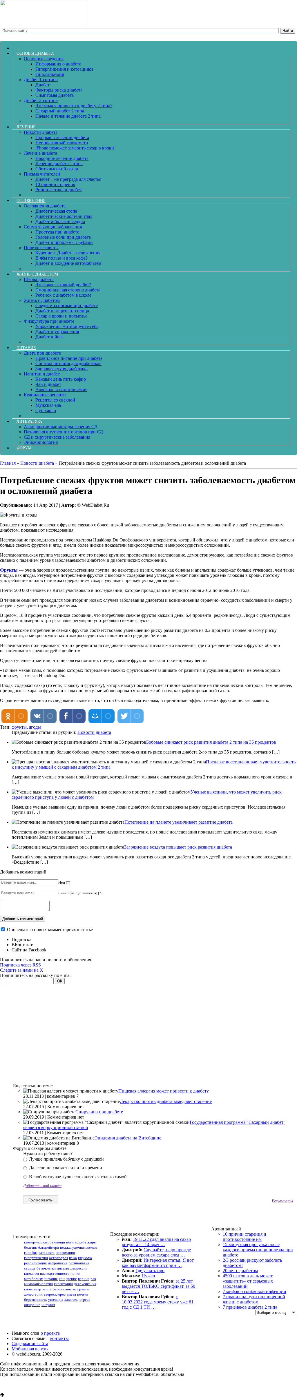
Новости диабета (94, 732)
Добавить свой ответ (42, 1185)
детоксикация (85, 1284)
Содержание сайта (30, 1343)
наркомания (65, 1252)
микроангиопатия (38, 1284)
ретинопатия (78, 1263)
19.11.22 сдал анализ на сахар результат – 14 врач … (156, 1242)
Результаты (282, 1201)
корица (83, 1278)
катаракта (47, 1252)
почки (75, 1273)
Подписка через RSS (20, 964)
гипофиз (30, 1252)
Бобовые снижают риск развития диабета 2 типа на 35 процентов (211, 742)
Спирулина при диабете (99, 1111)
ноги (70, 1242)
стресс (84, 1299)
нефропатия (57, 1263)
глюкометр (32, 1289)
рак (93, 1278)
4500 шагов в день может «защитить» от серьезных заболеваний (248, 1281)
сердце (29, 1268)
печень (82, 1294)
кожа (73, 1258)
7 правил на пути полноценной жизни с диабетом (254, 1299)
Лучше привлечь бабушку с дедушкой (66, 1159)
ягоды (35, 727)
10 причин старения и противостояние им (244, 1237)
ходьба (80, 1242)
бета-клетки (46, 1268)
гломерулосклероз (38, 1242)
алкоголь (71, 1299)
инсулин (48, 1305)
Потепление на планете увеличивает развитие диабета (178, 822)
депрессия (78, 1268)
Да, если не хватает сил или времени (65, 1167)
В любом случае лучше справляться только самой (77, 1176)
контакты (59, 1338)
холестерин (33, 1294)
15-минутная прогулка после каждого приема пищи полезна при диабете (258, 1249)
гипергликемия (36, 1258)
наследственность (54, 1273)
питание (51, 1278)
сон (62, 1278)
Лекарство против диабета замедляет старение (166, 1101)
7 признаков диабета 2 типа (250, 1307)
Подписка (21, 939)
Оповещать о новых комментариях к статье (50, 929)
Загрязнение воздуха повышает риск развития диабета (178, 847)
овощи (59, 1242)
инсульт (63, 1268)
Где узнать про (149, 1270)
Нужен (148, 1275)
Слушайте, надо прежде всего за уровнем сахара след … (156, 1252)
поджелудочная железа (78, 1247)
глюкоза (69, 1289)
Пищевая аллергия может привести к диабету (163, 1090)
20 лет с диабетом (240, 1270)
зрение (71, 1278)
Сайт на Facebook (29, 949)
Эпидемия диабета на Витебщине (128, 1137)
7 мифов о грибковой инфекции (254, 1291)
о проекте (50, 1333)
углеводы (55, 1299)
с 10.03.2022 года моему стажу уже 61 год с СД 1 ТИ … (157, 1302)
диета (71, 1294)
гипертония (63, 1284)
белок (57, 1289)
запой (47, 1289)
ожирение (32, 1305)
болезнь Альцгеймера (41, 1247)
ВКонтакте (22, 944)
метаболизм (33, 1278)
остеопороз (58, 1258)
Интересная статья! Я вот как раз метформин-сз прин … (158, 1263)
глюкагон (31, 1273)
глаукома (85, 1258)
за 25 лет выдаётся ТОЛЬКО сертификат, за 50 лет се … (158, 1286)
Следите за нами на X (21, 970)
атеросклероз (55, 1294)
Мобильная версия (30, 1348)
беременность (35, 1299)
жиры (92, 1242)
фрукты (19, 727)
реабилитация (35, 1263)
